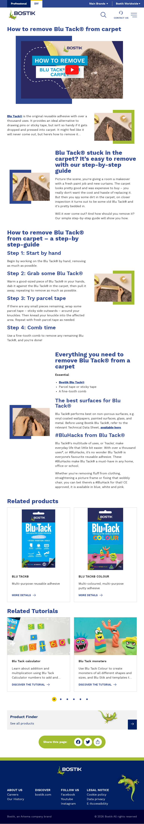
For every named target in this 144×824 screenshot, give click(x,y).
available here (110, 427)
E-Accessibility (97, 803)
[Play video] (72, 70)
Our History (15, 799)
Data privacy (96, 799)
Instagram (68, 803)
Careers (12, 794)
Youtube (67, 799)
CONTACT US (121, 18)
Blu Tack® (14, 116)
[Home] (24, 15)
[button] (54, 699)
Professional (19, 3)
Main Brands (97, 3)
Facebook (68, 794)
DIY (36, 3)
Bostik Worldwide (127, 3)
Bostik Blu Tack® (71, 382)
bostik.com (43, 794)
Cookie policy (96, 794)
